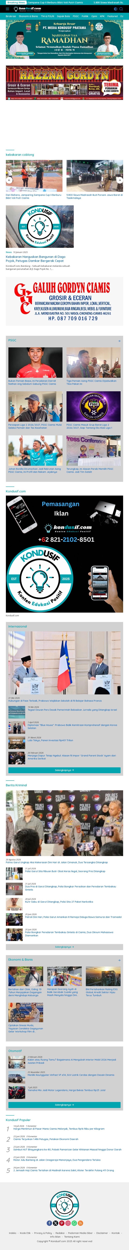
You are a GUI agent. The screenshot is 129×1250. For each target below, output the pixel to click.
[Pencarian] (121, 9)
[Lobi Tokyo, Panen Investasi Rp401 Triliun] (16, 742)
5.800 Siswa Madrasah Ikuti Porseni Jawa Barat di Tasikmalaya (86, 2)
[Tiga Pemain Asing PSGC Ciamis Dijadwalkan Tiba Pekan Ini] (94, 362)
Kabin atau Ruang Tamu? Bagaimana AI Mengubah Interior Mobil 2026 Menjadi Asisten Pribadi (72, 1061)
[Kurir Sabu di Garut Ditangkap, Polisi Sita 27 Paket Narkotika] (14, 904)
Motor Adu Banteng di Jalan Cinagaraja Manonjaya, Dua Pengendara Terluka (56, 1159)
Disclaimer (102, 1233)
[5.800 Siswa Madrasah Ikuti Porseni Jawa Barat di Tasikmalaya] (34, 176)
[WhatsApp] (74, 1223)
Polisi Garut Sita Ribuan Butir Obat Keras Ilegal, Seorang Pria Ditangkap (65, 871)
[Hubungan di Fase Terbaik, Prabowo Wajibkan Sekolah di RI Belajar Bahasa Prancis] (64, 662)
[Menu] (8, 9)
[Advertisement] (64, 123)
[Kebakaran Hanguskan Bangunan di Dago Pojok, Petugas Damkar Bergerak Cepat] (40, 226)
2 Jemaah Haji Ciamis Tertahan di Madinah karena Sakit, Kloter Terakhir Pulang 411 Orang (63, 1170)
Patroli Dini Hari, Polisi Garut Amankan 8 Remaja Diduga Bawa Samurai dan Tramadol (73, 917)
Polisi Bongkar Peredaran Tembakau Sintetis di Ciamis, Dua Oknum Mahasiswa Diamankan (69, 934)
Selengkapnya (63, 770)
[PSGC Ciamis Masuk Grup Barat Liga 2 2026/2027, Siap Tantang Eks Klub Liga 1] (94, 406)
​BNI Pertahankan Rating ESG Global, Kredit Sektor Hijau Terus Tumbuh (102, 992)
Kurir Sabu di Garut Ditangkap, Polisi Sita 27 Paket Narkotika (59, 901)
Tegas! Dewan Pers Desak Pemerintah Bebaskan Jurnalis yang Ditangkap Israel (72, 709)
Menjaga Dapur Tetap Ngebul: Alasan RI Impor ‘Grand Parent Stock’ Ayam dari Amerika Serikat (72, 757)
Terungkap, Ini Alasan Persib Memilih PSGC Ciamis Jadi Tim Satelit (90, 470)
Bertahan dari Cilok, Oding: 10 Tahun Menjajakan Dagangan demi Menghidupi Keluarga (25, 992)
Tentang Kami (72, 1236)
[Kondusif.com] (26, 9)
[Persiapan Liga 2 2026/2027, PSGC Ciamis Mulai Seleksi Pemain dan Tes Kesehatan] (35, 406)
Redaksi (60, 1233)
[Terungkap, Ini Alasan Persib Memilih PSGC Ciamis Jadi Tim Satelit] (94, 450)
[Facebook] (49, 1223)
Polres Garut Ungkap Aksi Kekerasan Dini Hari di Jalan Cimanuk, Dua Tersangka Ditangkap (57, 862)
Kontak (116, 1233)
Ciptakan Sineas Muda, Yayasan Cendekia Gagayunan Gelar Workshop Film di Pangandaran (25, 1028)
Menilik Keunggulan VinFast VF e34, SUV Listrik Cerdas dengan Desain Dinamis (71, 1074)
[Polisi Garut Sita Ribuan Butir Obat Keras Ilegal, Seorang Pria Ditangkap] (14, 873)
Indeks (12, 1233)
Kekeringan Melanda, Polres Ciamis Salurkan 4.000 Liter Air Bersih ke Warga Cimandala (91, 196)
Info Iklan (55, 1236)
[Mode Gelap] (116, 9)
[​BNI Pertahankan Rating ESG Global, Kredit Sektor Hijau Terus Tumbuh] (103, 976)
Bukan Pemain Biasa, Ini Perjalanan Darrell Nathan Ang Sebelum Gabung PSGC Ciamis (32, 382)
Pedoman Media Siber (80, 1233)
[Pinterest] (61, 1223)
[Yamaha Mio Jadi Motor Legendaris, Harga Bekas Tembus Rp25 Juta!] (16, 1092)
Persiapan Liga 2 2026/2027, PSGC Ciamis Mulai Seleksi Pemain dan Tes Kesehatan (35, 426)
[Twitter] (55, 1223)
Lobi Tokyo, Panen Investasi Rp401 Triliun (50, 740)
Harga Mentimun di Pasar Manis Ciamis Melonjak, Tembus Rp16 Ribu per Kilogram (58, 1128)
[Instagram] (68, 1223)
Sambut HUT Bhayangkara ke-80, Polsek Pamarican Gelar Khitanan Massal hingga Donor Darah (67, 1149)
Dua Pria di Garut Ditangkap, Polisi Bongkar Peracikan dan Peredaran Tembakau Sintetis (70, 888)
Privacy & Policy (43, 1233)
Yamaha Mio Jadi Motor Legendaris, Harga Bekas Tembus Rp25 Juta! (66, 1090)
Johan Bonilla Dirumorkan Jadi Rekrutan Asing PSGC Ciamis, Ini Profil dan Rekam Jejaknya (34, 470)
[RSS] (80, 1223)
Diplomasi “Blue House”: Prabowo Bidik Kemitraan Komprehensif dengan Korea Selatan (72, 727)
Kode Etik (25, 1233)
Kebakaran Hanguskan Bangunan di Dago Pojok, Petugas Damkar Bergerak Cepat (36, 259)
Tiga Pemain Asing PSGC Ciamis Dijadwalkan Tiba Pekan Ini (91, 382)
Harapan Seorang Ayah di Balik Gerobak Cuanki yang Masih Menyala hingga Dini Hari (62, 992)
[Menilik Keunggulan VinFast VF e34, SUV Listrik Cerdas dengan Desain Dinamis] (16, 1077)
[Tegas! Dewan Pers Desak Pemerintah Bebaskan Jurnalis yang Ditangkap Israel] (16, 712)
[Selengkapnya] (119, 341)
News (9, 252)
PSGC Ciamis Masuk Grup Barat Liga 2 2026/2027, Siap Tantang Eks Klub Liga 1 (89, 426)
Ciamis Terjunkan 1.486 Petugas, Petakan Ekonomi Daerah (45, 1139)
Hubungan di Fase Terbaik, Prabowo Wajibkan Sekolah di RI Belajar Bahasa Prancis (55, 700)
